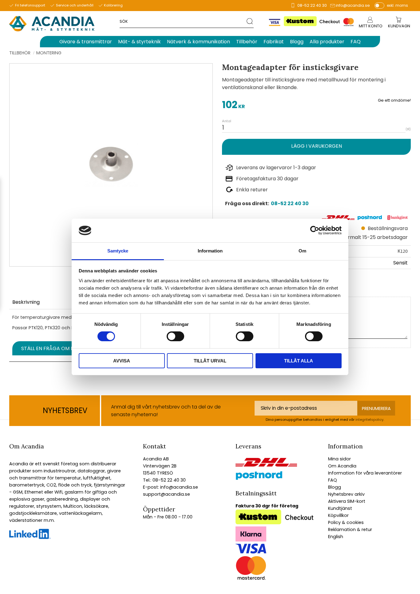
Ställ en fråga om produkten (60, 348)
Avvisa (121, 360)
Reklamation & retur (350, 529)
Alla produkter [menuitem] (327, 41)
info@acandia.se (353, 5)
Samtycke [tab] (117, 250)
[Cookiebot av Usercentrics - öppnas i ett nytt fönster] (315, 230)
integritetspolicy (369, 419)
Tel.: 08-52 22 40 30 (164, 480)
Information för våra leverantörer (365, 473)
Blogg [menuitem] (296, 41)
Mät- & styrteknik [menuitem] (139, 41)
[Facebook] (30, 537)
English (335, 536)
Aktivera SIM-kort (346, 501)
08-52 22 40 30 (312, 5)
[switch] (175, 336)
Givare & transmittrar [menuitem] (85, 41)
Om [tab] (302, 250)
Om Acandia (342, 466)
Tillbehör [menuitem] (246, 41)
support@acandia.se (166, 494)
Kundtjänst (340, 508)
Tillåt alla (298, 360)
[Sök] (250, 21)
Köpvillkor (338, 515)
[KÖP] (316, 146)
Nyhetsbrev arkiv (346, 494)
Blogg (334, 487)
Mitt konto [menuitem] (370, 26)
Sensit (400, 262)
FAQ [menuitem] (356, 41)
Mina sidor (339, 459)
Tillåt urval (210, 360)
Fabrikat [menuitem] (273, 41)
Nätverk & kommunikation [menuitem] (198, 41)
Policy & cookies (346, 522)
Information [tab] (210, 250)
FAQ (332, 480)
